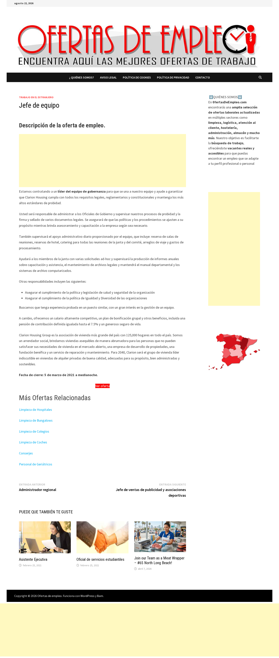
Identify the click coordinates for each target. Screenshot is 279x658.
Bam (100, 596)
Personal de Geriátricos (35, 464)
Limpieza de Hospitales (35, 409)
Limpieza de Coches (33, 442)
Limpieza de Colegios (34, 431)
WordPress (87, 596)
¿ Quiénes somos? (81, 77)
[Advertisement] (102, 160)
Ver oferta (102, 386)
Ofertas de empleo (49, 596)
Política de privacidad (173, 77)
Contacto (202, 77)
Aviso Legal (108, 77)
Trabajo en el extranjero (36, 97)
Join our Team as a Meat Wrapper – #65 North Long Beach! (159, 560)
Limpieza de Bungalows (36, 420)
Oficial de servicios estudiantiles (100, 559)
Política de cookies (137, 77)
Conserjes (26, 453)
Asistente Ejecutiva (33, 559)
